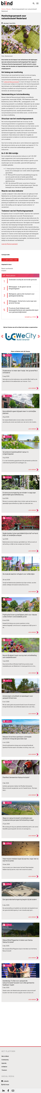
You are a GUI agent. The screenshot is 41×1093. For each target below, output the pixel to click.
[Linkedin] (3, 1090)
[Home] (7, 3)
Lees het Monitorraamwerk (9, 244)
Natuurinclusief (12, 260)
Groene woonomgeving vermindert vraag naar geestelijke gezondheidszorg (19, 494)
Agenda (3, 1063)
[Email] (13, 1090)
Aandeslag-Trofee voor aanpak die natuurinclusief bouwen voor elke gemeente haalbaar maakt (18, 983)
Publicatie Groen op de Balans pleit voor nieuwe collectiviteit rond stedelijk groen (20, 616)
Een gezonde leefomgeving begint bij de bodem (20, 899)
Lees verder (32, 388)
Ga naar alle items (30, 317)
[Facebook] (8, 1090)
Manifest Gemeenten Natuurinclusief (16, 777)
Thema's (4, 1070)
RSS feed (6, 1084)
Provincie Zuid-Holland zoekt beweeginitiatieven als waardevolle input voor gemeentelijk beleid (23, 310)
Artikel (8, 355)
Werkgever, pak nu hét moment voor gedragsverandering (21, 295)
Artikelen (4, 1066)
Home (3, 9)
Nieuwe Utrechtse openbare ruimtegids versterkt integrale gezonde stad (17, 738)
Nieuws (8, 9)
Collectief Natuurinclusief (11, 82)
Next (39, 336)
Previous (2, 336)
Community (5, 1059)
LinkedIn (6, 1081)
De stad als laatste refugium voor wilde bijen (19, 574)
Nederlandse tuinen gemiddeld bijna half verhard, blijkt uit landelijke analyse (20, 534)
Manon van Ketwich (7, 268)
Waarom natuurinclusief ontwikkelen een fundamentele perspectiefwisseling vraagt (18, 819)
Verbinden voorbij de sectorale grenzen (23, 279)
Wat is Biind (5, 1056)
